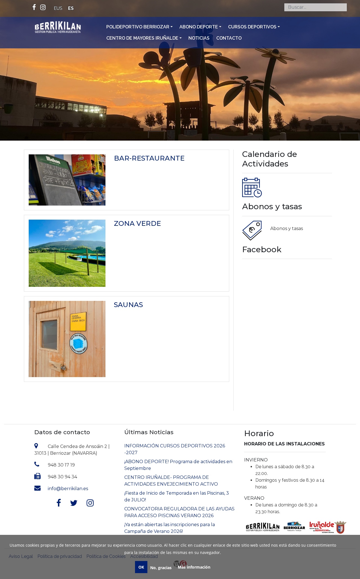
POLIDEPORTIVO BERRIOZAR (137, 27)
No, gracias (161, 567)
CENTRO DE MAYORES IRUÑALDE (142, 38)
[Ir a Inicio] (57, 28)
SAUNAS (128, 305)
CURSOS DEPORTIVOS (252, 27)
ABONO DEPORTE (198, 27)
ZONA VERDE (137, 223)
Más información (194, 567)
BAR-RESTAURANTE (149, 158)
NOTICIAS (199, 38)
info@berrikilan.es (68, 488)
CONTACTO (229, 38)
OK (141, 567)
